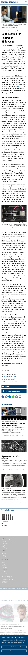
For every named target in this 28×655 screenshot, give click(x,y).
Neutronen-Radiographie (14, 144)
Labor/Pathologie (5, 541)
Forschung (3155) (9, 379)
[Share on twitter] (6, 396)
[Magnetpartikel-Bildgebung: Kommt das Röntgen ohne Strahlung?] (14, 413)
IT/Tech (3, 546)
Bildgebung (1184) (9, 376)
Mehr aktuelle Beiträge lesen (12, 391)
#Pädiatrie (24, 502)
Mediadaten (4, 571)
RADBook (3, 553)
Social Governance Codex (8, 579)
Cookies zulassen (14, 650)
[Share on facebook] (2, 396)
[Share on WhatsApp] (13, 396)
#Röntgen (24, 435)
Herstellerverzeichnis (7, 557)
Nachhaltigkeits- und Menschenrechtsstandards (8, 577)
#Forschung (18, 435)
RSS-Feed (4, 567)
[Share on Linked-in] (9, 396)
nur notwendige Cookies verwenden (14, 646)
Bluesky (3, 564)
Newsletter (4, 573)
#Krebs (24, 469)
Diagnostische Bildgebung (8, 540)
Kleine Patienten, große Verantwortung (13, 490)
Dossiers (3, 552)
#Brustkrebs (11, 469)
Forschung (4, 548)
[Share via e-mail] (20, 396)
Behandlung (4, 543)
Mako (2, 523)
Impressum (4, 583)
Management (4, 545)
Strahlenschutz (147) (10, 382)
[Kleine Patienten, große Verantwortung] (14, 480)
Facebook (4, 561)
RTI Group (4, 525)
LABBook (3, 555)
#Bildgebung (12, 435)
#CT (15, 469)
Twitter (3, 562)
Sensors (19, 86)
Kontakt (3, 574)
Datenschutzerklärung (11, 640)
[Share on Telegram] (16, 396)
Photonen (12, 117)
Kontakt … (7, 386)
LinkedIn (3, 566)
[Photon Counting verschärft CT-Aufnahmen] (14, 446)
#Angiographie (6, 435)
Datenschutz (4, 581)
